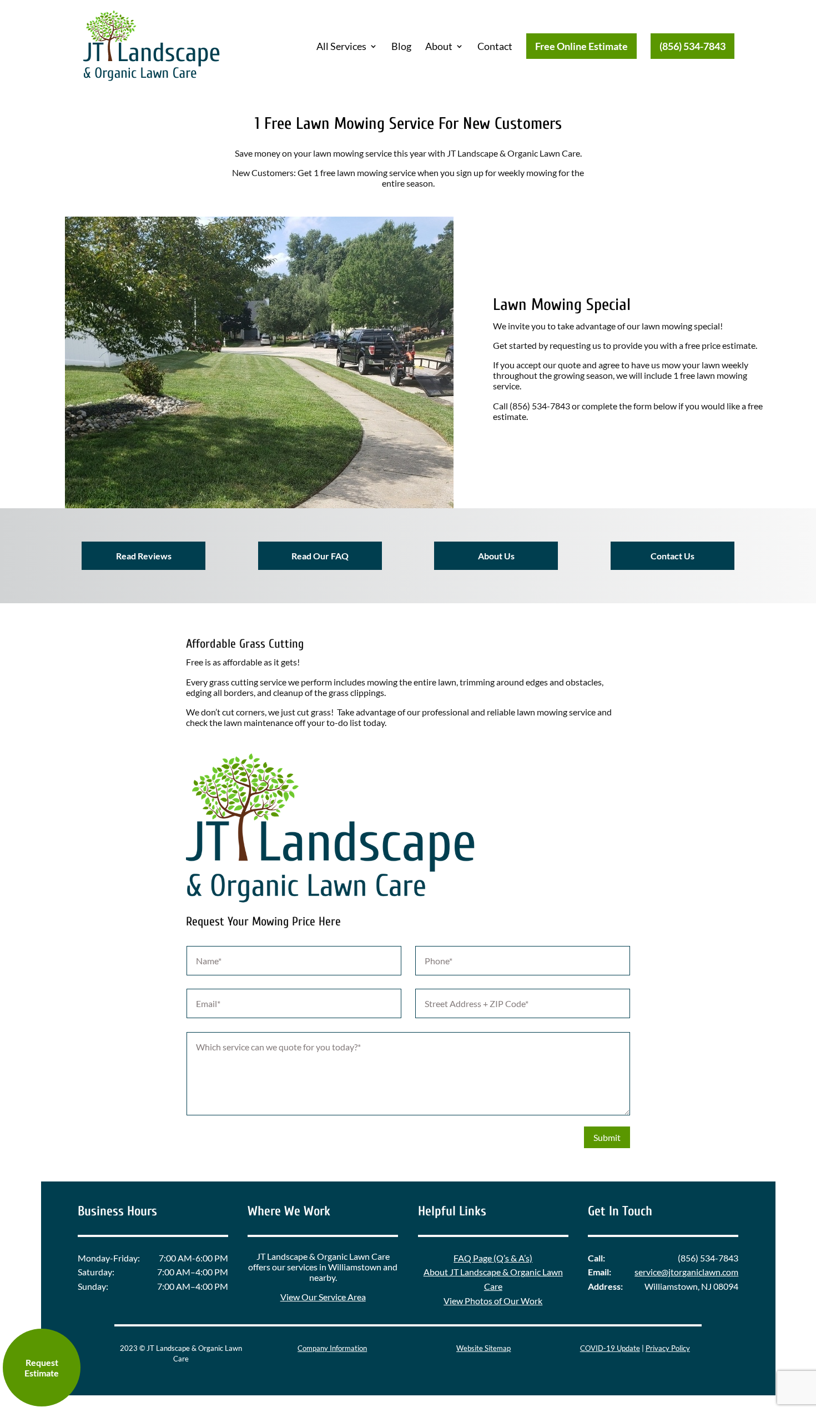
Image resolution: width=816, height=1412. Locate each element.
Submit (607, 1137)
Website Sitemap (483, 1348)
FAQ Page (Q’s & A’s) (493, 1258)
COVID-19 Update (610, 1348)
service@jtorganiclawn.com (686, 1271)
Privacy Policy (668, 1348)
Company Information (332, 1348)
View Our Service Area (323, 1296)
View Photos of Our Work (493, 1300)
